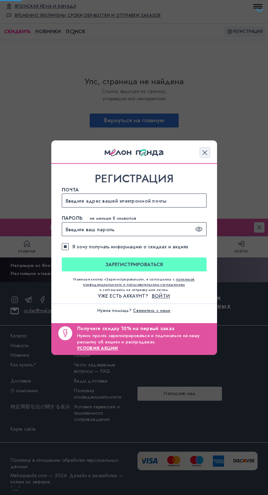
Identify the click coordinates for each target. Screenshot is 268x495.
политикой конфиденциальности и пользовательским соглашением (139, 282)
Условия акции (97, 348)
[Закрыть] (205, 152)
